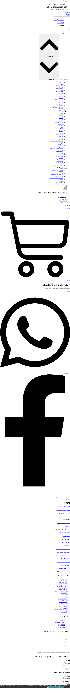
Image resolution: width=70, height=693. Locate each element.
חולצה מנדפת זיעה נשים (63, 549)
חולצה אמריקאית (65, 565)
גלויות (61, 116)
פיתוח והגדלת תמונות (57, 159)
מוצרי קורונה (60, 145)
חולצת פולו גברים (65, 532)
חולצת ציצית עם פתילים (63, 552)
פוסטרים (61, 158)
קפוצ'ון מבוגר (66, 519)
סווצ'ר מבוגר (66, 516)
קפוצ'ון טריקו (66, 536)
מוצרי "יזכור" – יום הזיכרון (56, 141)
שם (69, 660)
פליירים (61, 101)
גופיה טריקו (67, 545)
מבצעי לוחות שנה (62, 580)
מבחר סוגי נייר (66, 681)
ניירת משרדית (59, 96)
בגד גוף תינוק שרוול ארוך (63, 513)
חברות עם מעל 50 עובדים (60, 591)
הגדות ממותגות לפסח (57, 99)
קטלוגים (61, 171)
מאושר (61, 687)
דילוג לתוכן (67, 1)
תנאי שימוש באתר (62, 586)
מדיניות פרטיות (52, 687)
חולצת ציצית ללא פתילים (63, 555)
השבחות (61, 87)
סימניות (61, 139)
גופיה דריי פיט (66, 542)
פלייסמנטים (60, 161)
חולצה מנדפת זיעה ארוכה (63, 568)
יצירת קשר (64, 585)
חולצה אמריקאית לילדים (63, 562)
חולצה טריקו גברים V (64, 539)
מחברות (61, 84)
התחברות (61, 25)
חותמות (61, 119)
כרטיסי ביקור (59, 82)
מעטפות (61, 98)
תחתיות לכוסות (59, 176)
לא (58, 687)
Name (68, 676)
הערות (68, 667)
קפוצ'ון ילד (67, 526)
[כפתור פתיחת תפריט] (69, 29)
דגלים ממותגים (59, 144)
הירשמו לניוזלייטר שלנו (64, 497)
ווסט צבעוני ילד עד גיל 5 (63, 506)
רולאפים (61, 102)
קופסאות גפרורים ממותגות (56, 170)
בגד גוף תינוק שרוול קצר (63, 510)
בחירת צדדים (66, 680)
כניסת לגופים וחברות (61, 588)
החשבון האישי (63, 583)
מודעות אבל (60, 124)
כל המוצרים (64, 594)
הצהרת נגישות (63, 590)
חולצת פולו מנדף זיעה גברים (62, 529)
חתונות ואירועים (59, 122)
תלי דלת (61, 142)
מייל (69, 663)
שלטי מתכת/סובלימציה (57, 175)
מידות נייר (64, 593)
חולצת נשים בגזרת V (64, 558)
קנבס (62, 173)
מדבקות (61, 113)
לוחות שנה (60, 121)
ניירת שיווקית (59, 85)
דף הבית (64, 579)
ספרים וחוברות (59, 156)
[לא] (47, 687)
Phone (68, 678)
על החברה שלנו (63, 582)
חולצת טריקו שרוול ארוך (63, 571)
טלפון (68, 662)
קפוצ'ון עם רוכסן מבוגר (63, 523)
